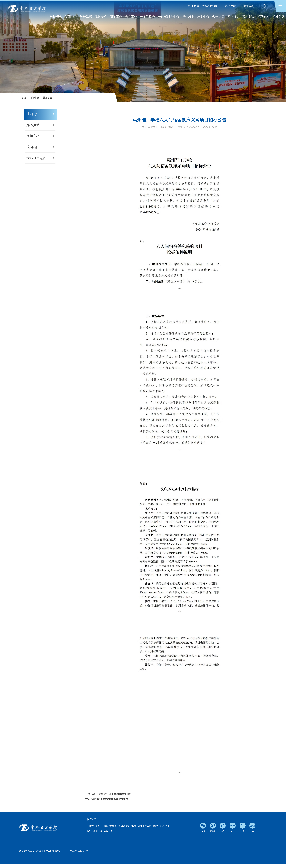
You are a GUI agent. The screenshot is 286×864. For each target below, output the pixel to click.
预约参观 (248, 16)
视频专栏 (32, 136)
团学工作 (116, 16)
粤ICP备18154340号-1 (80, 851)
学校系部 (86, 16)
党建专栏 (101, 16)
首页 (23, 97)
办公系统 (230, 6)
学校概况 (56, 16)
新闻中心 (71, 16)
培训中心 (203, 16)
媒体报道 (32, 125)
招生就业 (188, 16)
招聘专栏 (263, 16)
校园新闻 (32, 147)
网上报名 (233, 16)
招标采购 (278, 16)
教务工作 (131, 16)
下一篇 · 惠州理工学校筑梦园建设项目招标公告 (106, 798)
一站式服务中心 (168, 16)
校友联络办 (147, 16)
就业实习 (249, 6)
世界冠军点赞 (36, 158)
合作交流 (218, 16)
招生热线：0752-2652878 (203, 6)
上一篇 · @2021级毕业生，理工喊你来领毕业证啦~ (108, 794)
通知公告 (47, 97)
